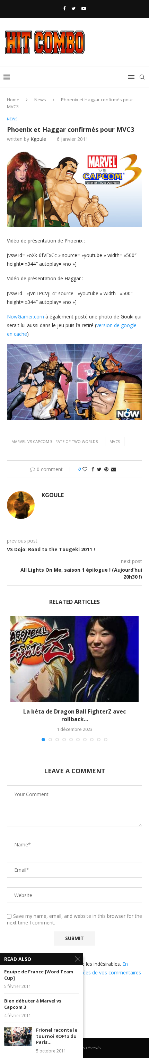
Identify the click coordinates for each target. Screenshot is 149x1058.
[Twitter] (73, 8)
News (40, 99)
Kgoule (38, 139)
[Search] (142, 77)
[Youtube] (83, 8)
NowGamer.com (25, 316)
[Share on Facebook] (92, 469)
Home (13, 99)
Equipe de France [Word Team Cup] (38, 975)
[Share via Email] (113, 469)
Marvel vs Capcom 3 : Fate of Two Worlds (54, 441)
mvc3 (114, 441)
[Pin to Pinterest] (106, 469)
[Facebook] (64, 8)
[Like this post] (84, 469)
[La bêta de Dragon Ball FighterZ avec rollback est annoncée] (74, 659)
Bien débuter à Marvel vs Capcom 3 (32, 1004)
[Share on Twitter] (99, 469)
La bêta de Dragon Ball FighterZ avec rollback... (74, 715)
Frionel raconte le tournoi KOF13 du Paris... (56, 1036)
